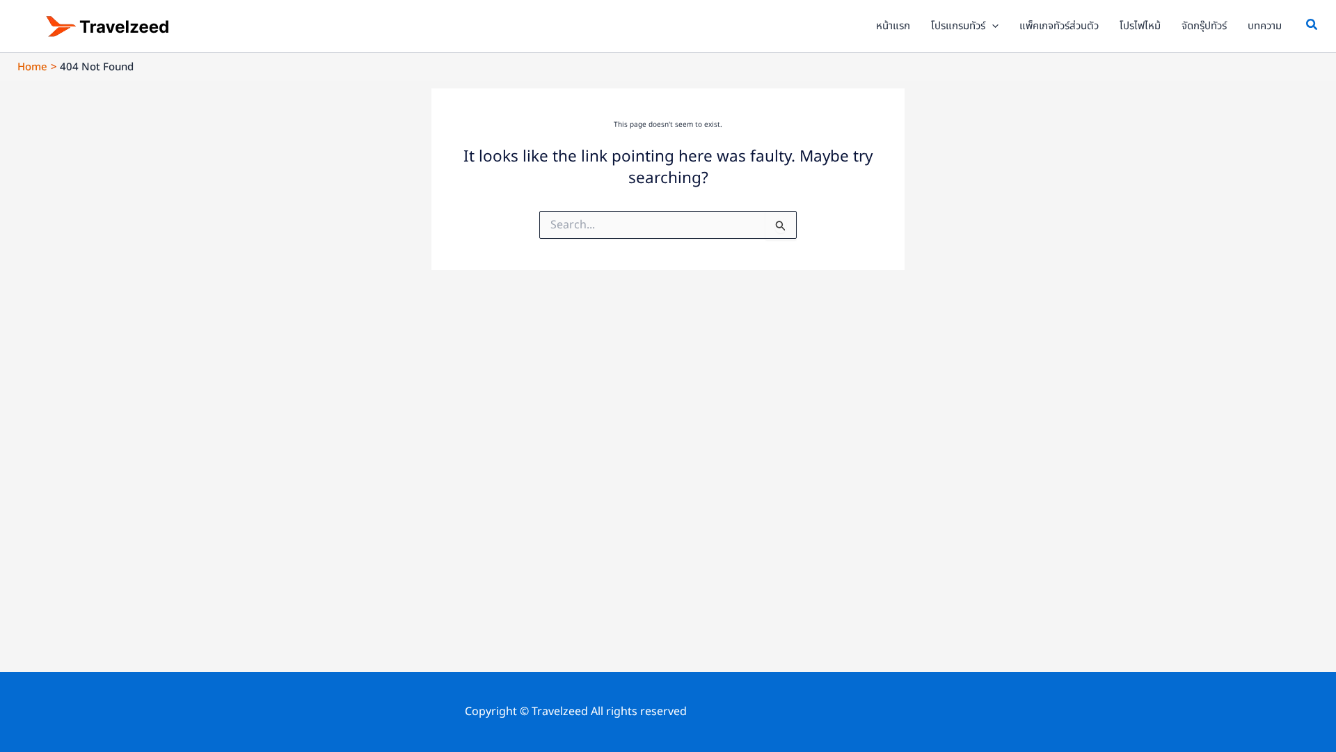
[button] (1312, 26)
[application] (992, 26)
